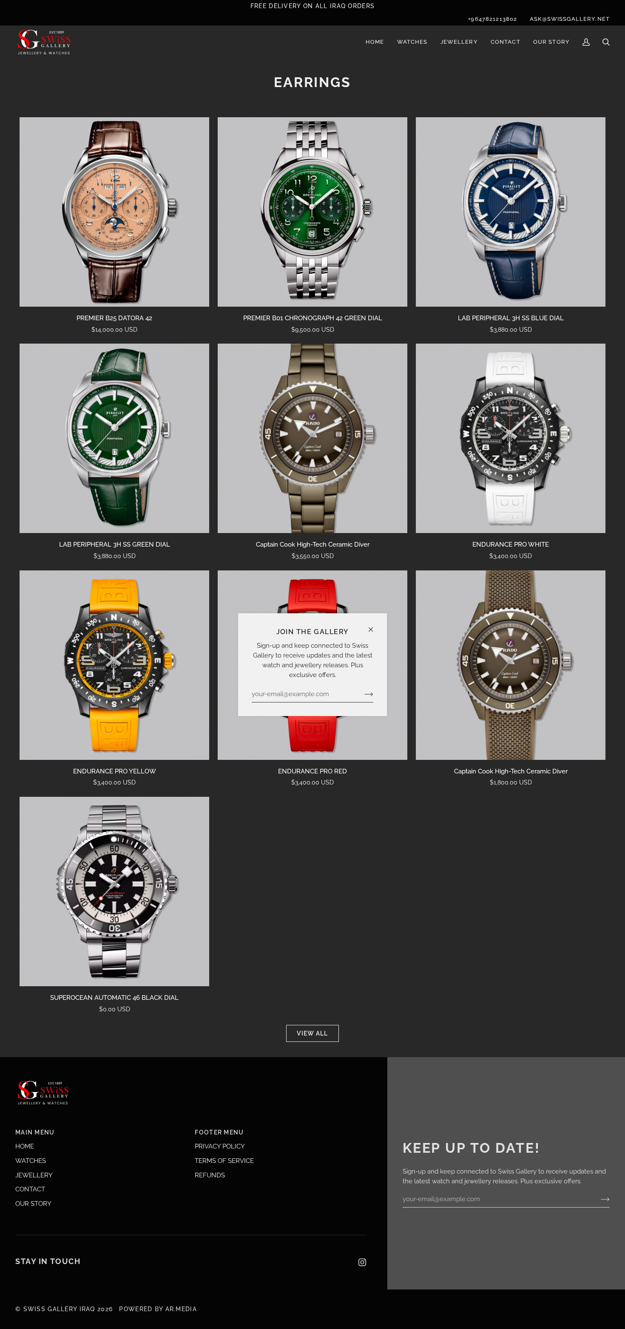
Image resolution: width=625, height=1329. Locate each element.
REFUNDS (210, 1175)
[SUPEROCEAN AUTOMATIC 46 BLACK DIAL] (114, 891)
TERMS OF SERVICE (224, 1161)
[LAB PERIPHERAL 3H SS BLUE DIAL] (510, 212)
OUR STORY (33, 1204)
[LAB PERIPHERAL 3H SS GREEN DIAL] (114, 438)
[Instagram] (362, 1262)
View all (312, 1033)
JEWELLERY (34, 1175)
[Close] (374, 625)
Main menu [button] (35, 1132)
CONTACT (30, 1189)
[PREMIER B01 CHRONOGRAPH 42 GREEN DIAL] (312, 212)
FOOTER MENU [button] (219, 1132)
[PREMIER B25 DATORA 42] (114, 212)
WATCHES (30, 1161)
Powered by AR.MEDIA (157, 1309)
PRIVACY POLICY (220, 1146)
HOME (24, 1146)
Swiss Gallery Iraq (59, 1309)
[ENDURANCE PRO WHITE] (510, 438)
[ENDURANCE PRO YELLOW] (114, 665)
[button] (412, 42)
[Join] (362, 694)
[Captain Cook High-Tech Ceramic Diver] (312, 438)
